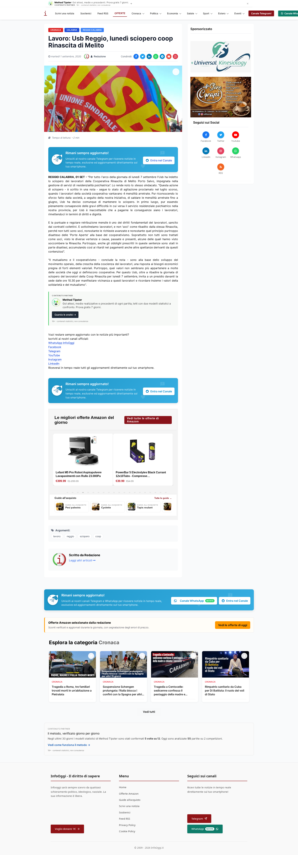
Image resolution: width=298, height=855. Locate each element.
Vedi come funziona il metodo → (69, 745)
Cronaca (136, 13)
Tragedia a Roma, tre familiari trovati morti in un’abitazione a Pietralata (72, 690)
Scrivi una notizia (64, 13)
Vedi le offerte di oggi (232, 625)
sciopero (85, 536)
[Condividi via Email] (168, 56)
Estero (221, 13)
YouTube (54, 355)
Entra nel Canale (161, 160)
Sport (206, 13)
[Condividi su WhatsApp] (155, 56)
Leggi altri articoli (80, 560)
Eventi (237, 13)
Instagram (55, 359)
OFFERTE (120, 13)
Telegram (54, 351)
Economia (172, 13)
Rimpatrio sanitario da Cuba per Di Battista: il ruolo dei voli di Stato (224, 690)
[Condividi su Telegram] (162, 56)
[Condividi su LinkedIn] (149, 56)
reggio (70, 536)
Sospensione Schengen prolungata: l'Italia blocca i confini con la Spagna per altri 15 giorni (122, 690)
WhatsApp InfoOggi (61, 343)
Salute (190, 13)
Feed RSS (102, 13)
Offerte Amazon (128, 793)
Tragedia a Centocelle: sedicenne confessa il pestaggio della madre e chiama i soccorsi (169, 690)
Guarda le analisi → (65, 314)
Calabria (72, 30)
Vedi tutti (149, 711)
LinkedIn (53, 363)
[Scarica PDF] (175, 56)
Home (122, 787)
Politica (154, 13)
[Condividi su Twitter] (142, 56)
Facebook (54, 347)
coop (98, 536)
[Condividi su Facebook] (136, 56)
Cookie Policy (127, 831)
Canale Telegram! (261, 13)
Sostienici (85, 13)
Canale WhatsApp (196, 600)
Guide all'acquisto (129, 799)
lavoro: (57, 536)
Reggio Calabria (92, 30)
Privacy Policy (127, 825)
